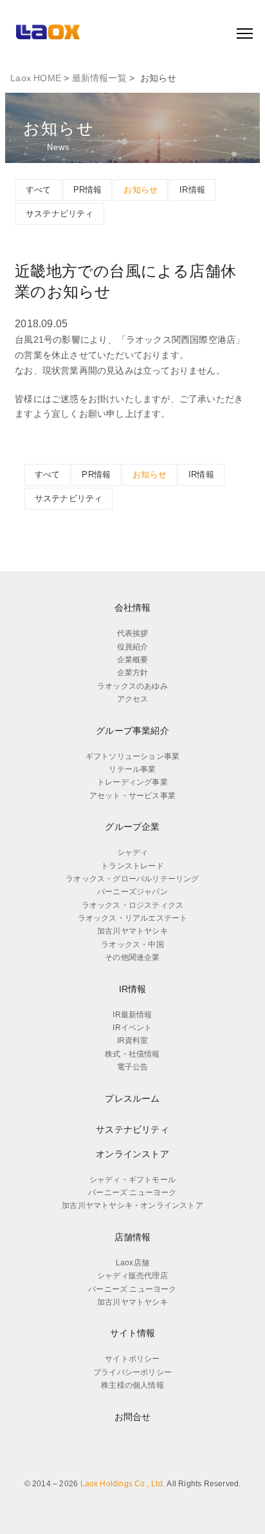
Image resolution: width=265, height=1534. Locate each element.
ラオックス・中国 (132, 944)
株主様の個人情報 (132, 1385)
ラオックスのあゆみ (132, 686)
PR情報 (87, 190)
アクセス (133, 699)
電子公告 (133, 1066)
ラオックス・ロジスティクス (133, 905)
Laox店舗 (132, 1262)
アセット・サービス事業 (132, 795)
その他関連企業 (132, 957)
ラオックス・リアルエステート (133, 918)
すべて (38, 190)
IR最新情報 (132, 1014)
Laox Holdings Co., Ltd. (122, 1483)
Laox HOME (35, 78)
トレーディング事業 (132, 782)
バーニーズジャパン (132, 891)
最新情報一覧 (99, 78)
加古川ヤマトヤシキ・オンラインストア (132, 1205)
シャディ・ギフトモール (132, 1179)
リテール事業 (132, 769)
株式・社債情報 (132, 1054)
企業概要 (133, 659)
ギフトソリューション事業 (132, 756)
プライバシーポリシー (132, 1372)
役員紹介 (133, 646)
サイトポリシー (132, 1358)
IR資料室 (133, 1040)
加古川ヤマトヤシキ (132, 930)
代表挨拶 (133, 633)
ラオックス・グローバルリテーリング (132, 878)
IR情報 (192, 190)
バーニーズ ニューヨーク (132, 1192)
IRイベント (132, 1027)
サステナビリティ (60, 213)
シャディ (133, 852)
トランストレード (132, 865)
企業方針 (133, 672)
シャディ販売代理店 (132, 1275)
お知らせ (140, 190)
